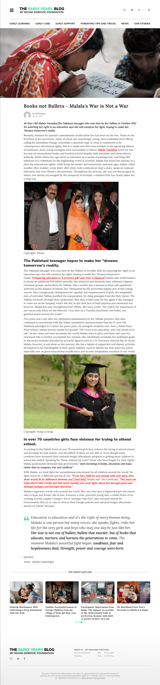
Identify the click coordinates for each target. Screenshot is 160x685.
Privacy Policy (109, 653)
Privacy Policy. (100, 678)
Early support (65, 23)
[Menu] (12, 10)
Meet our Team (79, 653)
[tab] (76, 622)
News (125, 23)
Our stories (142, 23)
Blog (99, 653)
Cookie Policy (109, 656)
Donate (87, 653)
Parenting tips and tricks (98, 23)
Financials (77, 656)
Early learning (20, 23)
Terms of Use (86, 678)
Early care (42, 23)
